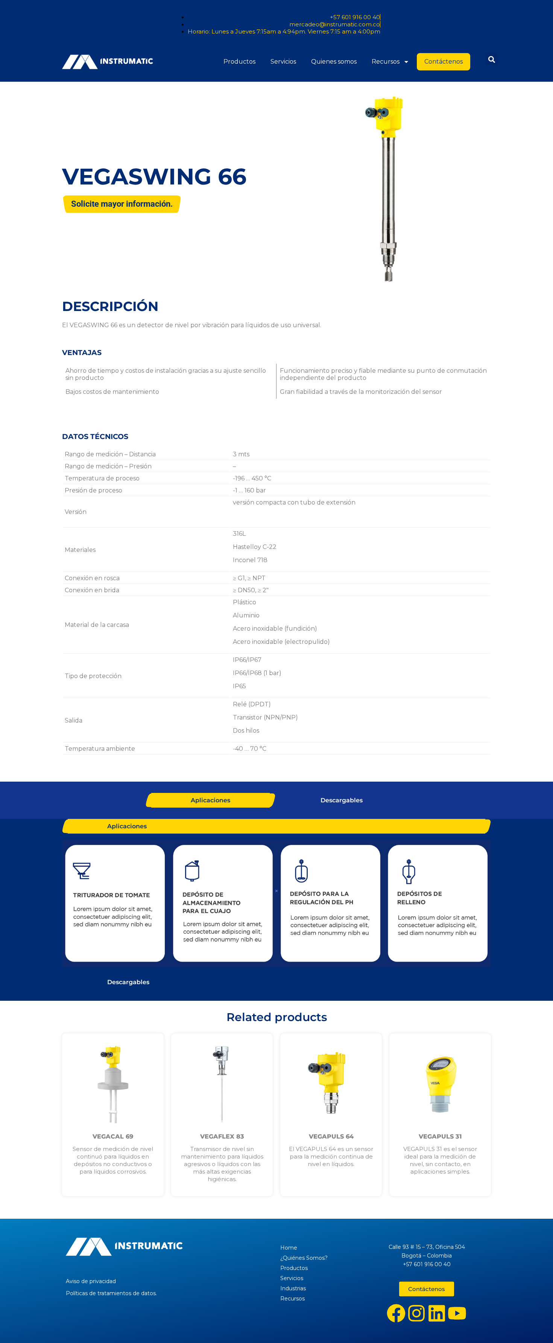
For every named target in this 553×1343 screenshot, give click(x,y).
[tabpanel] (276, 904)
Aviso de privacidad (91, 1281)
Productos (239, 61)
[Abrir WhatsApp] (534, 1324)
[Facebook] (396, 1313)
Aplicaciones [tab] (210, 800)
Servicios (283, 61)
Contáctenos (443, 61)
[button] (491, 59)
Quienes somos (334, 61)
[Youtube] (457, 1313)
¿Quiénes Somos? (304, 1258)
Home (288, 1247)
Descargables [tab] (342, 800)
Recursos (386, 61)
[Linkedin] (436, 1313)
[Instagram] (416, 1313)
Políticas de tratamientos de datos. (111, 1293)
